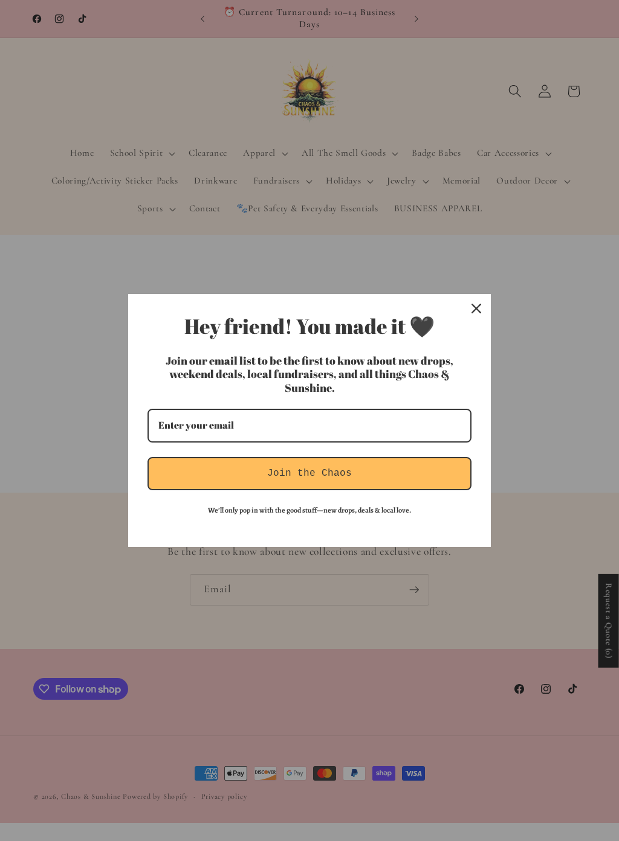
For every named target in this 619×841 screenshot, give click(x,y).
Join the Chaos (309, 473)
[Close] (476, 308)
